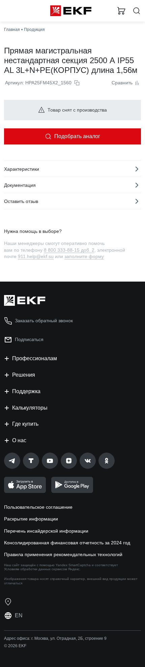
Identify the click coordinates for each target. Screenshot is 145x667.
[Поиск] (136, 11)
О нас (19, 440)
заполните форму (84, 256)
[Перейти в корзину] (121, 10)
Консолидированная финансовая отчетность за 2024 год (67, 542)
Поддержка (26, 391)
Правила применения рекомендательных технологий (63, 554)
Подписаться (29, 339)
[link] (12, 461)
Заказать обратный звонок (44, 320)
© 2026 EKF (15, 645)
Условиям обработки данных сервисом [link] (35, 569)
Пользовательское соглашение (38, 507)
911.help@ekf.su (36, 256)
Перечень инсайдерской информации (46, 531)
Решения (23, 375)
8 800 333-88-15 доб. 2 (69, 250)
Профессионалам (34, 358)
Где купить (25, 424)
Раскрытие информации (31, 519)
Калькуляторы (30, 408)
